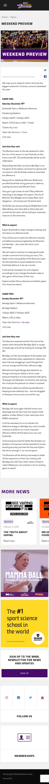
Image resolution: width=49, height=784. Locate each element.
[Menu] (5, 5)
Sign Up (24, 673)
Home (5, 17)
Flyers (24, 132)
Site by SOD (7, 778)
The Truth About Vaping (16, 534)
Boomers (16, 132)
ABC (24, 123)
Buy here (14, 128)
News (13, 17)
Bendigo (25, 323)
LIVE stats (6, 137)
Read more (9, 541)
